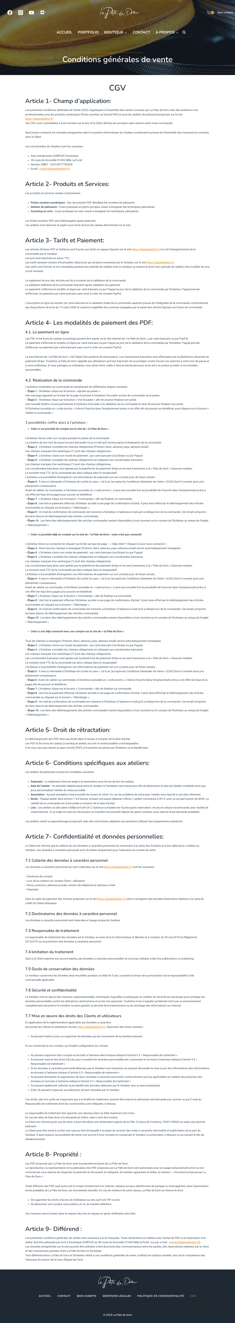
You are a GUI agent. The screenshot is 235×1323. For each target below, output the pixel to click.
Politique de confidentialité (160, 1295)
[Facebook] (10, 13)
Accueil (64, 32)
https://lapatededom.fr (39, 118)
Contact (141, 32)
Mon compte (225, 12)
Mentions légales (117, 1295)
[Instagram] (21, 13)
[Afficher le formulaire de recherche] (184, 32)
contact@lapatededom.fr (54, 168)
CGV (193, 1295)
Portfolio (88, 32)
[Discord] (42, 13)
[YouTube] (31, 13)
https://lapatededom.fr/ (91, 1026)
